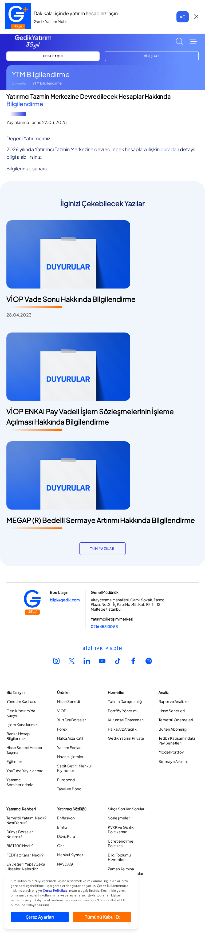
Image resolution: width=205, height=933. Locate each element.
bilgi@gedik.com (65, 599)
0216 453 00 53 (104, 626)
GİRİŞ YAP (152, 56)
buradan (169, 149)
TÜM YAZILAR (102, 549)
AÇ (183, 16)
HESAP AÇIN (53, 56)
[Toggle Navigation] (193, 41)
